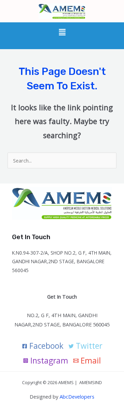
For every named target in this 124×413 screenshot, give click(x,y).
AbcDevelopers (77, 396)
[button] (62, 32)
